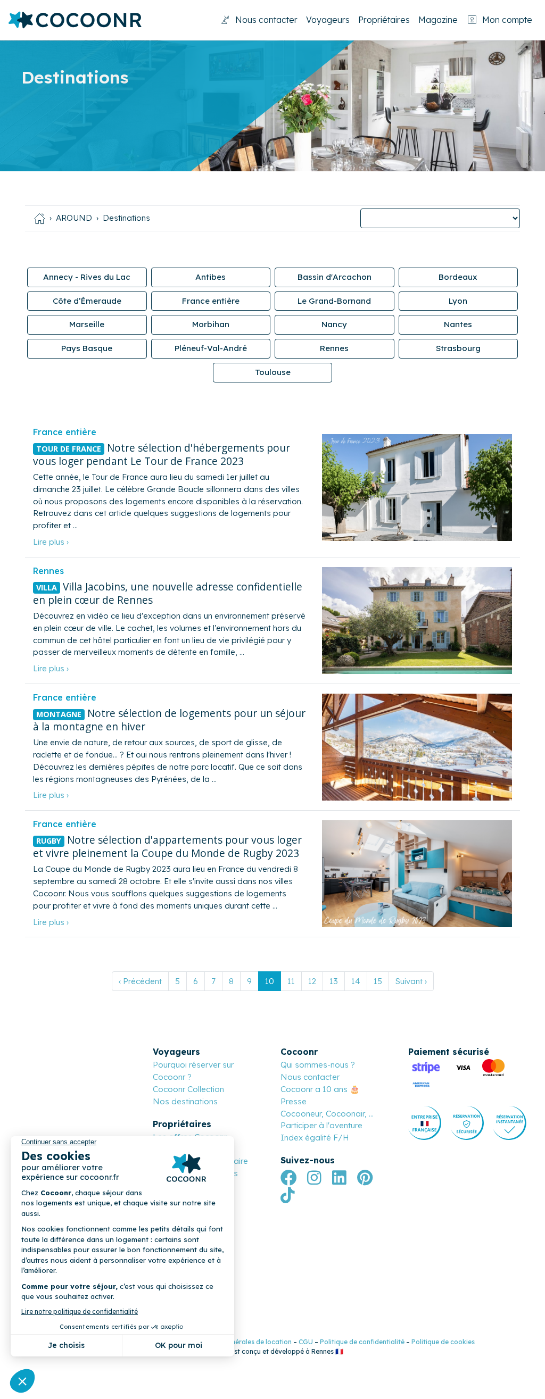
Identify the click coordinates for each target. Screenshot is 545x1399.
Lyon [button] (458, 301)
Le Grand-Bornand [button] (334, 301)
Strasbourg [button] (458, 348)
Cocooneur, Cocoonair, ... (327, 1114)
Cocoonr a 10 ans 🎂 (320, 1089)
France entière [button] (211, 301)
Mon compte (507, 19)
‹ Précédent (140, 981)
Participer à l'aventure (321, 1125)
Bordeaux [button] (458, 277)
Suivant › (411, 981)
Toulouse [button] (273, 372)
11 (291, 981)
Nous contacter (266, 19)
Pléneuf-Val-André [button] (211, 348)
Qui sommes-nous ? (317, 1065)
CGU (306, 1342)
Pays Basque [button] (86, 348)
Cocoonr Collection (188, 1089)
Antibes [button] (210, 277)
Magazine (438, 19)
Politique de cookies (443, 1342)
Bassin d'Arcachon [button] (334, 277)
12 (312, 981)
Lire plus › (51, 542)
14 (355, 981)
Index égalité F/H (314, 1137)
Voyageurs (328, 19)
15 (378, 981)
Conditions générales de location (240, 1342)
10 (269, 981)
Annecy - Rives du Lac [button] (86, 277)
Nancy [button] (334, 324)
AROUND (74, 218)
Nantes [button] (458, 324)
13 (333, 981)
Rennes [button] (334, 348)
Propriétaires (384, 19)
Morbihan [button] (210, 324)
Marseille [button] (86, 324)
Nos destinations (185, 1101)
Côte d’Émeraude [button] (87, 301)
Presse (293, 1101)
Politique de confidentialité (362, 1342)
